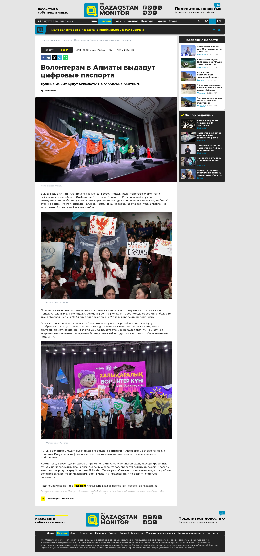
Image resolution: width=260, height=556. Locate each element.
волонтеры (53, 498)
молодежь (68, 498)
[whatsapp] (65, 58)
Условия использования (160, 533)
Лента (50, 533)
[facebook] (43, 58)
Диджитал (86, 533)
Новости (62, 533)
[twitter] (54, 58)
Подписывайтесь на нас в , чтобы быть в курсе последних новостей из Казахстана (99, 485)
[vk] (48, 58)
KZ (206, 21)
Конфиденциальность (191, 533)
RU (212, 21)
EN (219, 21)
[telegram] (59, 58)
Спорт (123, 533)
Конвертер (137, 533)
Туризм (113, 533)
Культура (100, 533)
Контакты (212, 533)
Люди (73, 533)
